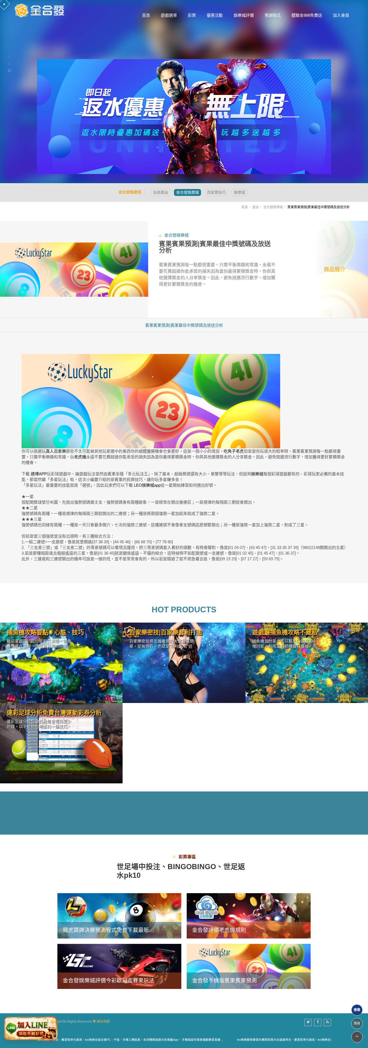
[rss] (327, 1022)
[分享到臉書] (317, 1022)
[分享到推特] (308, 1022)
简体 (357, 1023)
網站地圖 (103, 1021)
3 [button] (9, 70)
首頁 (244, 207)
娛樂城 (239, 192)
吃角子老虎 (234, 451)
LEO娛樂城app (147, 485)
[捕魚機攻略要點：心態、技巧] (61, 663)
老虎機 (80, 457)
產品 (255, 207)
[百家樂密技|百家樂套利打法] (184, 663)
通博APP (39, 474)
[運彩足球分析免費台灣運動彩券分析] (61, 743)
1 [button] (9, 56)
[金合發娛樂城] (40, 10)
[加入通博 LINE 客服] (30, 1028)
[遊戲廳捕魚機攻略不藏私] (306, 663)
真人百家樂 (56, 451)
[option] (184, 91)
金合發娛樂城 (187, 192)
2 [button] (9, 63)
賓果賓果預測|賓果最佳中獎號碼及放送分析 (184, 325)
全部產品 (160, 192)
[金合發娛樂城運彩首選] (184, 116)
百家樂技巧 (216, 192)
